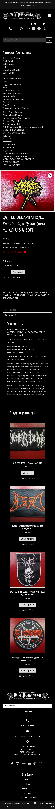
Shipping (8, 261)
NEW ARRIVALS (19, 295)
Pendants (17, 93)
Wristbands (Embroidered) (15, 153)
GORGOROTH (9, 144)
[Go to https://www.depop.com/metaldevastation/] (33, 28)
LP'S (19, 121)
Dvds (5, 81)
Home (27, 779)
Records (6, 121)
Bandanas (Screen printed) (15, 156)
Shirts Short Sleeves (12, 112)
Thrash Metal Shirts (12, 115)
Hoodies (7, 87)
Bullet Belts (8, 72)
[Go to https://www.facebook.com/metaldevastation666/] (16, 28)
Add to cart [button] (27, 473)
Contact (27, 793)
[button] (50, 175)
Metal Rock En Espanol (13, 129)
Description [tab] (10, 309)
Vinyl (13, 121)
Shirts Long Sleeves (12, 58)
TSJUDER (7, 135)
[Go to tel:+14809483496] (10, 28)
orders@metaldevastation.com (27, 736)
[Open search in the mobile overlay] (27, 40)
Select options (27, 538)
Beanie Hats (8, 147)
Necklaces (7, 93)
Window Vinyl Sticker (13, 124)
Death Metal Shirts (12, 78)
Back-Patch (8, 61)
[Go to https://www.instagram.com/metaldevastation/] (21, 28)
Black (15, 127)
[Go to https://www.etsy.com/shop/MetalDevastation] (44, 28)
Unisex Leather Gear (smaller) (17, 118)
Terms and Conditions (27, 797)
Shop (27, 784)
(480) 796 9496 (27, 725)
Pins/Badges (9, 105)
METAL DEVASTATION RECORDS (18, 159)
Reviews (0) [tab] (10, 315)
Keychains (7, 150)
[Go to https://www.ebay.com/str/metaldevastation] (27, 28)
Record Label (27, 788)
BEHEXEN (7, 141)
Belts (5, 67)
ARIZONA (7, 127)
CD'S (5, 75)
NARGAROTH (9, 138)
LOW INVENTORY (11, 165)
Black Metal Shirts (11, 70)
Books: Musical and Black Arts (17, 108)
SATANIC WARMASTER (14, 132)
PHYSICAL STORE (11, 162)
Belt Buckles (8, 64)
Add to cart (18, 272)
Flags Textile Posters (13, 84)
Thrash (22, 127)
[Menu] (50, 15)
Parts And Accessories (13, 99)
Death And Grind (35, 127)
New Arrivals (9, 96)
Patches (32, 295)
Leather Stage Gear (12, 90)
